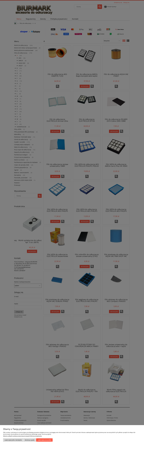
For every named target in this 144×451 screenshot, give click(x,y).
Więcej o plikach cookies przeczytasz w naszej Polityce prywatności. (22, 436)
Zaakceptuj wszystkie (44, 440)
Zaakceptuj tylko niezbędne (13, 440)
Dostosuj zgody (29, 440)
